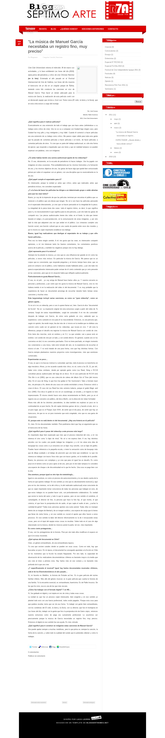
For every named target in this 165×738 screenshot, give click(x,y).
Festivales (109, 74)
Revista (43, 29)
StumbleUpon (64, 647)
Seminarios (109, 89)
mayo (116, 119)
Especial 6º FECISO (112, 62)
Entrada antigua (89, 702)
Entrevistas (59, 57)
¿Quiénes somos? (69, 29)
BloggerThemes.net (97, 723)
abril (115, 123)
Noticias (30, 29)
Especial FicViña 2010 (113, 66)
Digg (54, 647)
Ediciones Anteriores (93, 29)
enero (116, 152)
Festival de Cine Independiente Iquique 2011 (121, 70)
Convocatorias (110, 51)
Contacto (113, 29)
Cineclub (52, 57)
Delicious (44, 647)
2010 (111, 157)
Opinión (108, 81)
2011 (111, 115)
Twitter (34, 647)
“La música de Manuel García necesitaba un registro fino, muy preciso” (57, 46)
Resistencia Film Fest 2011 (115, 85)
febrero (116, 148)
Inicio (65, 702)
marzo (116, 128)
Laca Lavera (83, 719)
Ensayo (108, 55)
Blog (53, 29)
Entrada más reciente (38, 702)
